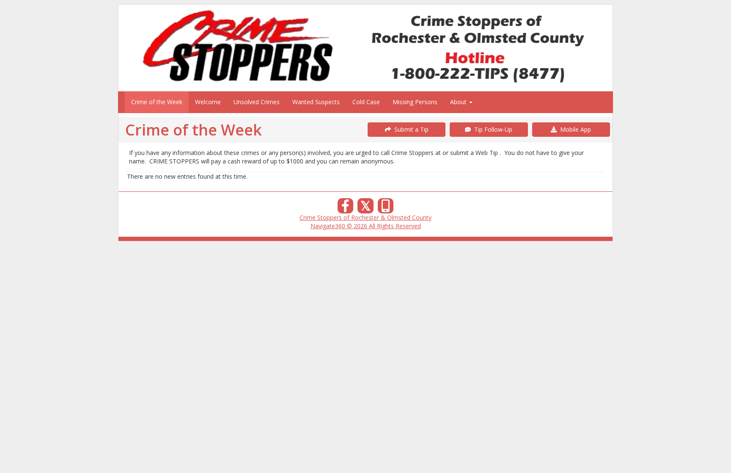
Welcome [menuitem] (208, 102)
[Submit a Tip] (365, 47)
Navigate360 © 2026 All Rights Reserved (366, 226)
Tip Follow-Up (491, 129)
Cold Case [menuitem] (366, 102)
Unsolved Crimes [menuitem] (257, 102)
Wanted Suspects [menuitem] (316, 102)
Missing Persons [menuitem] (415, 102)
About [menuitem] (459, 102)
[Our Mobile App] (386, 208)
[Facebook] (346, 208)
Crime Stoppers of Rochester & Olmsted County (365, 217)
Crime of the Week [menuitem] (156, 102)
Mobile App (574, 129)
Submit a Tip (410, 129)
